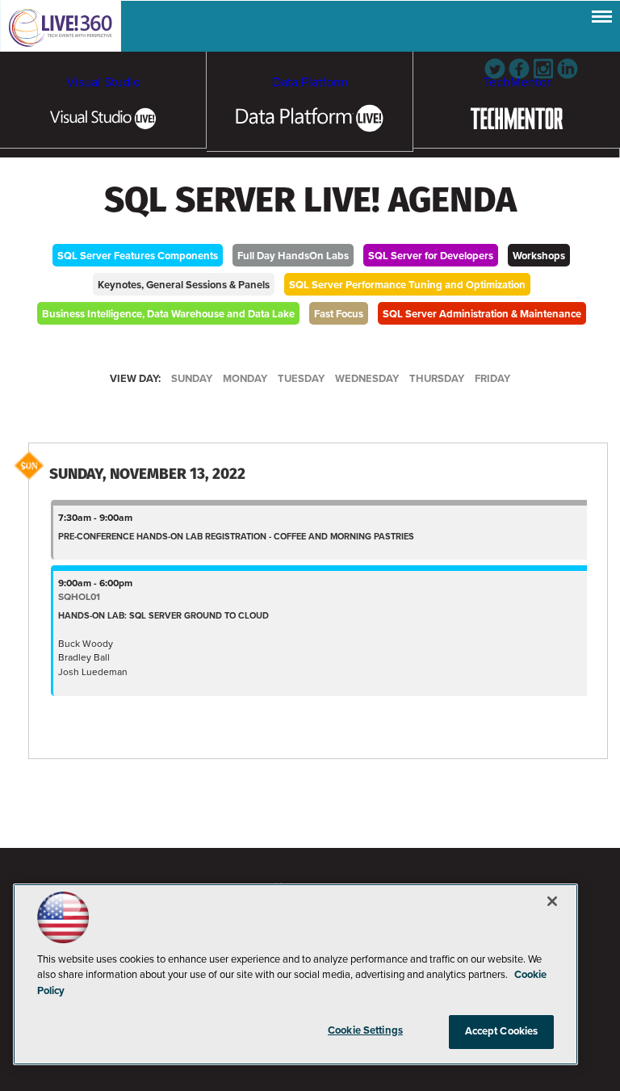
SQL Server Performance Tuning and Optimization (407, 285)
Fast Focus (338, 314)
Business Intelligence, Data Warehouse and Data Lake (168, 314)
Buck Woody (85, 643)
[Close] (552, 901)
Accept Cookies (501, 1031)
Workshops (539, 256)
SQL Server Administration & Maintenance (482, 314)
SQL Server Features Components (137, 256)
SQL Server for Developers (430, 256)
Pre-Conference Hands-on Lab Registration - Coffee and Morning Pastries (236, 536)
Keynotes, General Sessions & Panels (184, 285)
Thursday (436, 378)
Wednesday (367, 378)
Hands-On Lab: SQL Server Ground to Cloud (163, 616)
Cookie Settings (365, 1030)
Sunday (191, 378)
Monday (245, 378)
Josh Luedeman (93, 672)
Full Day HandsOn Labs (293, 256)
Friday (492, 378)
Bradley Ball (84, 657)
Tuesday (301, 378)
